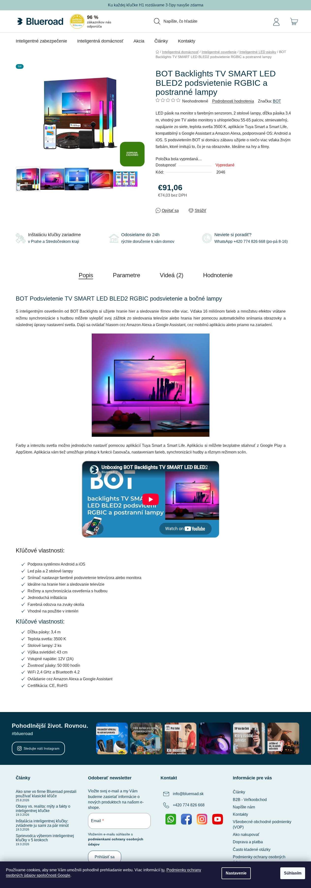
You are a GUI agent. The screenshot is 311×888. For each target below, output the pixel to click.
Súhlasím (292, 873)
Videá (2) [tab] (171, 275)
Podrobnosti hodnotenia (233, 101)
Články (239, 792)
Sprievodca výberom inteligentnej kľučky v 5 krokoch (45, 838)
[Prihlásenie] (276, 21)
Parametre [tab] (126, 275)
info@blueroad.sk (188, 794)
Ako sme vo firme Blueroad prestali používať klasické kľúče (46, 793)
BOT (277, 101)
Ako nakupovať (246, 834)
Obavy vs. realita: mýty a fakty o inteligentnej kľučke (43, 808)
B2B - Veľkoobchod (250, 800)
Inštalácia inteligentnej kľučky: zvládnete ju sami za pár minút (42, 823)
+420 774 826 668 (189, 805)
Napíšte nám (244, 807)
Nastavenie (236, 873)
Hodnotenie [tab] (218, 275)
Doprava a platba (248, 842)
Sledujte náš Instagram (41, 748)
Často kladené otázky (251, 849)
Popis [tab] (86, 275)
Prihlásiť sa (105, 857)
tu (162, 870)
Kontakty (240, 814)
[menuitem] (41, 41)
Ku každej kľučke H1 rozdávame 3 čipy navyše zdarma (155, 5)
